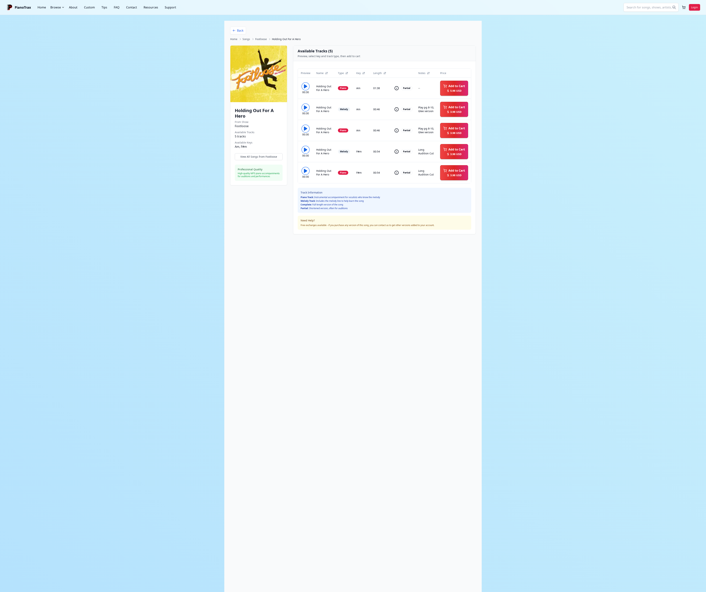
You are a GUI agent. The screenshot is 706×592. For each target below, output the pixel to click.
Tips (104, 7)
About (73, 7)
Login (694, 7)
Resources (151, 7)
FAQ (117, 7)
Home (42, 7)
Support (170, 7)
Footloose (261, 39)
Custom (89, 7)
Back (240, 30)
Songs (246, 39)
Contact (131, 7)
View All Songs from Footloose (258, 156)
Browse (55, 7)
